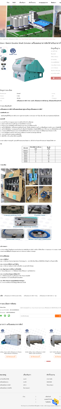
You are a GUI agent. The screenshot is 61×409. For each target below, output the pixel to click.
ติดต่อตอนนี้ (11, 356)
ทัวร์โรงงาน (32, 2)
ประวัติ (24, 382)
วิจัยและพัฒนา (50, 385)
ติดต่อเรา (53, 2)
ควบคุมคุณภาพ (43, 2)
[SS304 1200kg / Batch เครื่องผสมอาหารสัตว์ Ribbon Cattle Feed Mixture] (35, 339)
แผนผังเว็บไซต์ (48, 399)
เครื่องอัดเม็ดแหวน (4, 382)
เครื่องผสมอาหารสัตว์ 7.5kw (30, 295)
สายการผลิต (49, 379)
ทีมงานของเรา (26, 388)
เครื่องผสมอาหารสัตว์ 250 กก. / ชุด (48, 295)
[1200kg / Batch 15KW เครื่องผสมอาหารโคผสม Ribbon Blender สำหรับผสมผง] (11, 339)
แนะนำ (25, 379)
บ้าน (8, 2)
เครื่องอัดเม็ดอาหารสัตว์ (5, 385)
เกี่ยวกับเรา (22, 2)
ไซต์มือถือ (48, 402)
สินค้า (14, 2)
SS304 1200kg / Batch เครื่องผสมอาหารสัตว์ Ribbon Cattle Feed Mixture (35, 352)
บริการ (24, 385)
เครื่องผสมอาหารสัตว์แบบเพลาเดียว (13, 295)
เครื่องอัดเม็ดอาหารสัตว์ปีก (6, 388)
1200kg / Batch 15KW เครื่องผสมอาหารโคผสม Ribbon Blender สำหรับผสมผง (11, 352)
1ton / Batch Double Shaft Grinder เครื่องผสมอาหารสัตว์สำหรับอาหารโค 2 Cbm (37, 39)
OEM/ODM (49, 382)
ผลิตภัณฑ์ (48, 396)
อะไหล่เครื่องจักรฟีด (4, 379)
